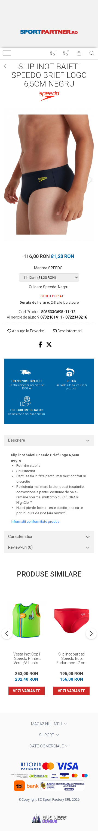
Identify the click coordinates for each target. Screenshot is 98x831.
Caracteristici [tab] (20, 536)
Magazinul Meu (47, 723)
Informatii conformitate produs (35, 521)
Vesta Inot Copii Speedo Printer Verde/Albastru (26, 658)
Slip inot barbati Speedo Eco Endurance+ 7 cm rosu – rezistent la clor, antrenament (71, 659)
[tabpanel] (49, 175)
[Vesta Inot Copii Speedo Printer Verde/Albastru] (26, 620)
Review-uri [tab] (20, 547)
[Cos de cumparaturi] (79, 53)
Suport (47, 735)
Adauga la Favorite (27, 331)
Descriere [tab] (16, 440)
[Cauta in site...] (92, 53)
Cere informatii (69, 331)
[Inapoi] (4, 66)
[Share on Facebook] (40, 344)
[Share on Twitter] (49, 344)
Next (89, 180)
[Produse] (7, 55)
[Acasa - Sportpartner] (49, 31)
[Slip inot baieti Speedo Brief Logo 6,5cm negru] (49, 175)
